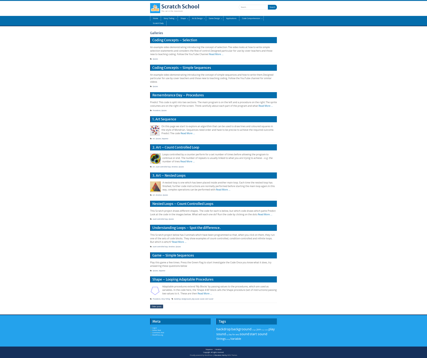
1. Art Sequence (164, 119)
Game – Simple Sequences (173, 255)
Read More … (216, 54)
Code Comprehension (251, 18)
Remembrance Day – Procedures (178, 95)
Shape (183, 18)
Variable (235, 339)
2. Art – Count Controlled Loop (175, 147)
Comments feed (158, 333)
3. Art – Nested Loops (169, 175)
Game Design (214, 18)
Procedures (156, 110)
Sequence (165, 139)
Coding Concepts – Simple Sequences (181, 68)
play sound (195, 299)
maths (266, 330)
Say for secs (234, 334)
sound (202, 299)
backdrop (177, 299)
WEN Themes (232, 355)
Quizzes (155, 59)
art (154, 139)
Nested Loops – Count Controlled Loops (182, 204)
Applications (231, 18)
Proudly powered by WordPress (201, 355)
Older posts (156, 306)
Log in (154, 328)
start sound (209, 299)
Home (155, 18)
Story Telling (169, 18)
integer (254, 330)
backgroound (186, 299)
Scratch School (180, 6)
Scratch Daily (158, 23)
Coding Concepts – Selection (174, 40)
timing (228, 339)
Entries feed (156, 330)
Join (259, 329)
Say (227, 335)
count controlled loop (163, 167)
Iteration (175, 167)
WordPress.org (157, 335)
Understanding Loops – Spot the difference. (186, 228)
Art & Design (197, 18)
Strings (221, 339)
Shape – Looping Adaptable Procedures (183, 279)
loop (262, 330)
